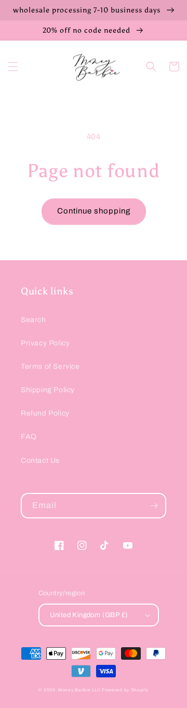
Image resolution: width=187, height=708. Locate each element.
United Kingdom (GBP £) (89, 615)
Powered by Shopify (125, 690)
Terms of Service (50, 366)
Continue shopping (93, 211)
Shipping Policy (48, 390)
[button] (13, 66)
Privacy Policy (45, 343)
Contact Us (40, 460)
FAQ (29, 436)
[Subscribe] (153, 505)
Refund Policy (45, 413)
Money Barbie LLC (79, 690)
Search (33, 320)
